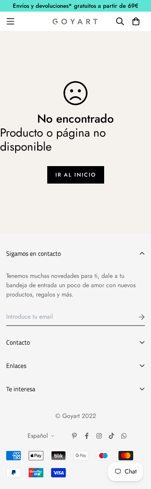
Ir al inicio (75, 175)
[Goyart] (75, 21)
